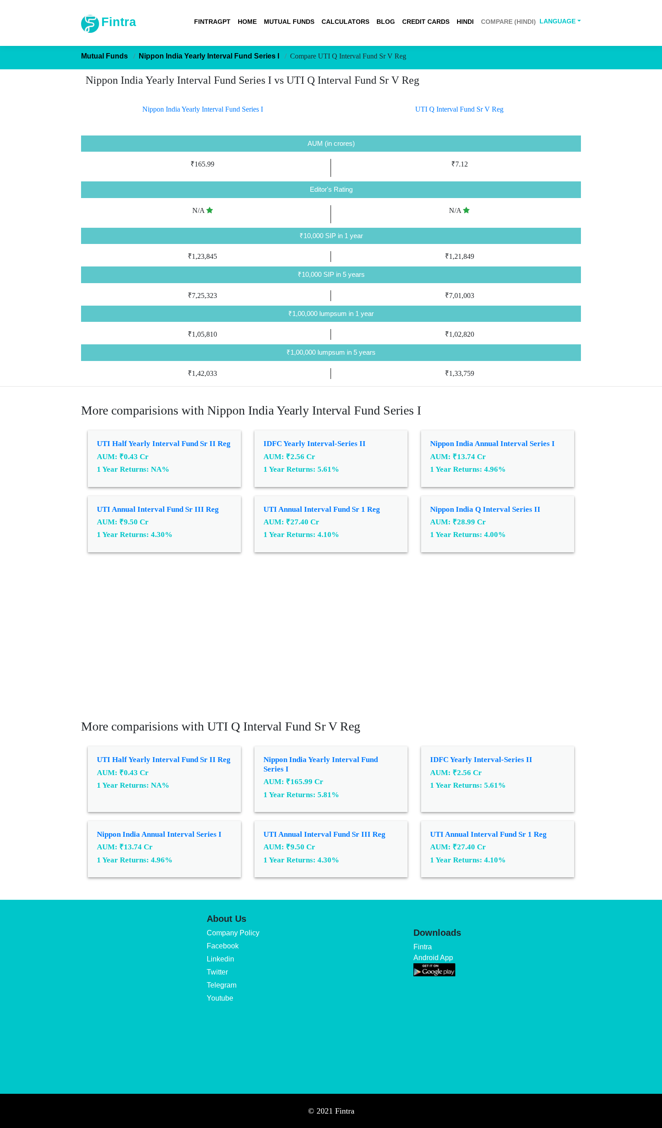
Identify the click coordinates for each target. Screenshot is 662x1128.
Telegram (221, 985)
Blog (385, 21)
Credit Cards (425, 21)
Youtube (220, 998)
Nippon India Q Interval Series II (485, 509)
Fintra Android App (433, 952)
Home (247, 21)
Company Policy (233, 933)
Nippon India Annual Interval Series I (492, 443)
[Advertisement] (331, 642)
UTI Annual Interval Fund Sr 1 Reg (321, 509)
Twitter (217, 972)
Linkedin (220, 959)
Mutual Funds (289, 21)
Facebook (223, 946)
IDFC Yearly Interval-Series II (314, 443)
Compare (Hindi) (508, 21)
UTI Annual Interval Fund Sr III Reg (158, 509)
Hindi (465, 21)
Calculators (345, 21)
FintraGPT (212, 21)
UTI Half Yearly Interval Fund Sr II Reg (164, 443)
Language (558, 21)
